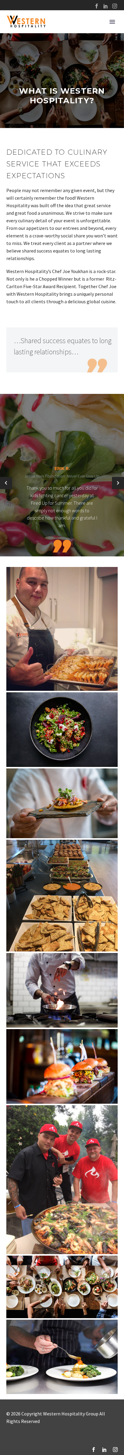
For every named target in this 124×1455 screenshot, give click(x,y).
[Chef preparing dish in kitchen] (62, 1357)
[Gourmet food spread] (62, 895)
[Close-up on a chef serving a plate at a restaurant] (62, 803)
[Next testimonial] (118, 483)
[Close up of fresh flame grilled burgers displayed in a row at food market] (62, 1066)
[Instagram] (114, 6)
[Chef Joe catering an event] (62, 629)
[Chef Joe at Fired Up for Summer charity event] (62, 1179)
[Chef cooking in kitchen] (62, 990)
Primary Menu (112, 21)
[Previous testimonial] (6, 483)
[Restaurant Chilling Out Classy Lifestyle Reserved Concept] (62, 1287)
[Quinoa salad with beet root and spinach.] (62, 729)
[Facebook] (96, 6)
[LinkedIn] (105, 6)
